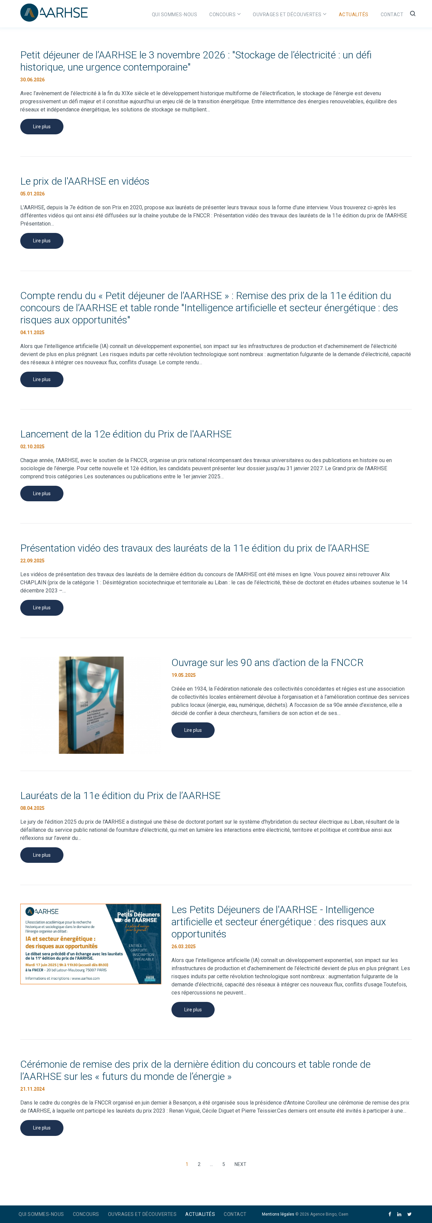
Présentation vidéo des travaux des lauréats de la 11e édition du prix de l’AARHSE (195, 548)
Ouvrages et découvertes (287, 14)
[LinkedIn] (399, 1214)
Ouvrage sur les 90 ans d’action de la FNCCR (267, 662)
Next (240, 1163)
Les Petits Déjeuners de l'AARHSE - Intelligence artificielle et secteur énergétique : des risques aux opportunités (278, 922)
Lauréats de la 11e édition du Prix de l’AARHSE (120, 795)
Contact (392, 14)
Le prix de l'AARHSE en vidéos (85, 181)
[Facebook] (389, 1214)
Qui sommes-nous (174, 14)
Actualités (354, 14)
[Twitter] (409, 1214)
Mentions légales (278, 1214)
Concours (222, 14)
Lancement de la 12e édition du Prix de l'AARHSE (126, 434)
